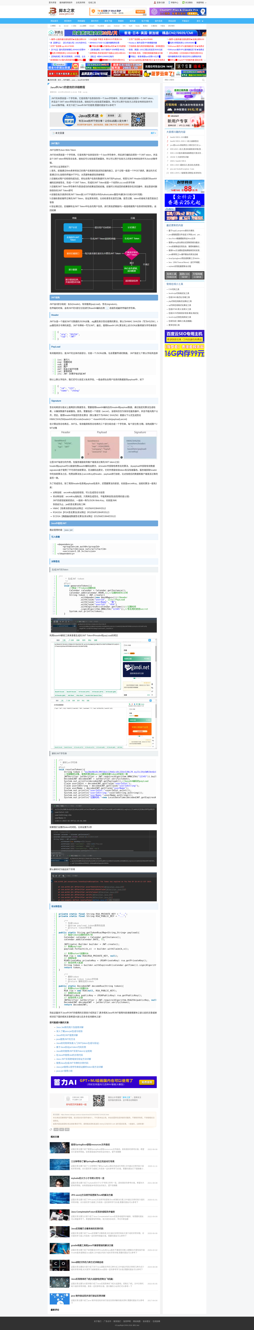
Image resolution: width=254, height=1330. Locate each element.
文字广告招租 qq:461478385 (141, 39)
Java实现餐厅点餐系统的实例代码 (87, 1228)
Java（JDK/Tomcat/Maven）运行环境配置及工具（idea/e (191, 262)
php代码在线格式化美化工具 (180, 301)
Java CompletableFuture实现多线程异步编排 (93, 1212)
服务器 (132, 21)
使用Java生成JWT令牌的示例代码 (72, 1063)
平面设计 (185, 21)
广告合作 (107, 1321)
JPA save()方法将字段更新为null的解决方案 (92, 1195)
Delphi (92, 26)
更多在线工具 (174, 325)
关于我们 (97, 1321)
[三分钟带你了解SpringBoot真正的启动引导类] (60, 1164)
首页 (59, 80)
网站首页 (54, 21)
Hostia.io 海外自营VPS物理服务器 (143, 43)
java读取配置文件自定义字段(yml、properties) (187, 235)
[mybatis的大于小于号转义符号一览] (60, 1181)
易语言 (145, 26)
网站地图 (136, 1321)
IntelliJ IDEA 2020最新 (179, 137)
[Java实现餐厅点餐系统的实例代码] (60, 1231)
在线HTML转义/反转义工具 (180, 309)
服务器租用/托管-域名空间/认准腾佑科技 (184, 56)
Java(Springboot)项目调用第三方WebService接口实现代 (190, 258)
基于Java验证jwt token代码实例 (71, 1047)
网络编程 (81, 21)
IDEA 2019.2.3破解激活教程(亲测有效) (186, 173)
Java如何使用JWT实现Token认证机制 (74, 1051)
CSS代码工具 (174, 289)
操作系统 (158, 21)
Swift (130, 26)
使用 (67, 1129)
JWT (61, 1129)
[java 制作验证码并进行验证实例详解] (60, 1299)
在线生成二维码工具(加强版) (180, 321)
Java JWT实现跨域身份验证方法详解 (73, 1059)
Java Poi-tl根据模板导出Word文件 (182, 239)
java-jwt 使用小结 (64, 1071)
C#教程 (53, 26)
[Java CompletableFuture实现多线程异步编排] (60, 1215)
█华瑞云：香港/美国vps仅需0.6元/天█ (144, 56)
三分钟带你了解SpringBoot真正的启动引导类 (92, 1161)
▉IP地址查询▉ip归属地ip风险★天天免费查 (108, 46)
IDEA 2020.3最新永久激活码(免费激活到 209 (188, 165)
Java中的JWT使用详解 (67, 1035)
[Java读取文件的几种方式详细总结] (60, 1265)
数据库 (121, 21)
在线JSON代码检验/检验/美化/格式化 (184, 313)
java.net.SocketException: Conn (182, 169)
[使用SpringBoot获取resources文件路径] (60, 1147)
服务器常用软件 (66, 2)
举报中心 (174, 2)
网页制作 (68, 21)
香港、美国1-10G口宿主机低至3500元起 (145, 50)
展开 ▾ (153, 133)
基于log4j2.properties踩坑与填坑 (181, 231)
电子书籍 (145, 21)
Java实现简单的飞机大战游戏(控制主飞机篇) (92, 1279)
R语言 (163, 26)
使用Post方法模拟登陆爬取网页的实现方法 (186, 250)
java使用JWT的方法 (65, 1039)
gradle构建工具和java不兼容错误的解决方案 (92, 1245)
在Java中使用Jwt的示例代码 (69, 1055)
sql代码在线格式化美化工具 (180, 305)
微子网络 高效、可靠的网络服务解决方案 (146, 53)
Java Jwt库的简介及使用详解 (69, 1027)
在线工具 (92, 2)
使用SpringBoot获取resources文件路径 (90, 1144)
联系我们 (117, 1321)
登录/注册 (161, 2)
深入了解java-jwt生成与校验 (69, 1031)
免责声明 (127, 1321)
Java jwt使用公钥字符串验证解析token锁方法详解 (79, 1067)
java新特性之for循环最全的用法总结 (183, 254)
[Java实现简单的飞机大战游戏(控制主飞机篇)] (60, 1282)
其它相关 (171, 26)
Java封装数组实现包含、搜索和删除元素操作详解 (189, 246)
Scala (137, 26)
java (108, 26)
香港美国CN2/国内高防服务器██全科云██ (68, 60)
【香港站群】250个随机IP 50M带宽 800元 (107, 50)
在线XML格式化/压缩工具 (179, 297)
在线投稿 (156, 1321)
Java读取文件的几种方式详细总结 (87, 1262)
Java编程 (83, 26)
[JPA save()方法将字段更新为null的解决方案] (60, 1198)
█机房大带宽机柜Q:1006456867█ (182, 43)
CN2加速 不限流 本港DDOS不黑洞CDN (106, 39)
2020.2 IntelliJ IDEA (178, 161)
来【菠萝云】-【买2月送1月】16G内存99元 (68, 43)
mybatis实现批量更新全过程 (180, 266)
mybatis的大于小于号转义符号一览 (87, 1178)
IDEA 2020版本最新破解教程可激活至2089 (187, 153)
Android (116, 26)
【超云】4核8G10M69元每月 (102, 56)
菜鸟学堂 (52, 2)
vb (60, 26)
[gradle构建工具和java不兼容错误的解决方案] (60, 1248)
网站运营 (172, 21)
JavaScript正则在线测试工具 (180, 317)
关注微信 (189, 2)
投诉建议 (146, 1321)
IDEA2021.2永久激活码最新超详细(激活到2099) (189, 149)
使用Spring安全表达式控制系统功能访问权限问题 (189, 243)
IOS (124, 26)
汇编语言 (154, 26)
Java (56, 1129)
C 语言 (74, 26)
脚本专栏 (95, 21)
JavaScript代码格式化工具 (179, 293)
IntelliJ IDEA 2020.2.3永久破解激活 (184, 141)
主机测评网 (80, 2)
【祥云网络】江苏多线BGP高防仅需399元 (185, 53)
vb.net (66, 26)
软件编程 (66, 80)
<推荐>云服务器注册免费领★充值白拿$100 (68, 39)
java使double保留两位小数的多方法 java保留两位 (190, 145)
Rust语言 (101, 26)
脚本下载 (108, 21)
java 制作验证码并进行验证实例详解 (88, 1296)
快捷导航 (200, 2)
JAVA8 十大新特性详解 (179, 157)
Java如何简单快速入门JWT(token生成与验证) (77, 1043)
